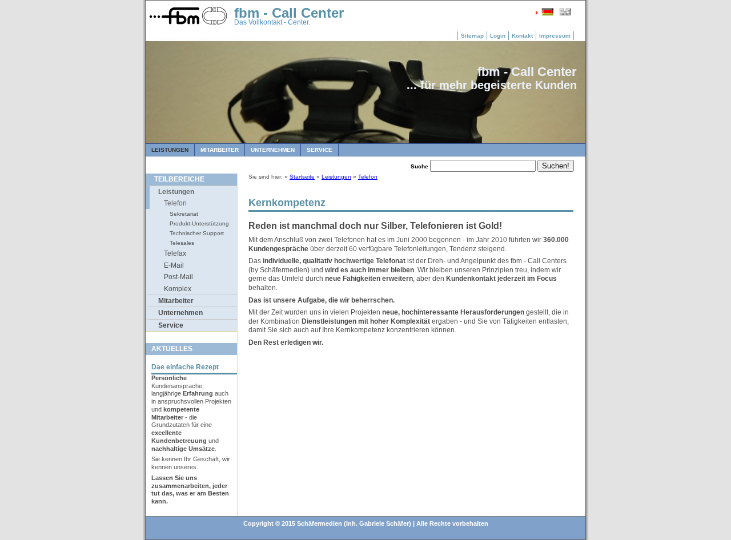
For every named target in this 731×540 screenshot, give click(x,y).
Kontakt (522, 36)
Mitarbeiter (219, 150)
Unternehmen (273, 150)
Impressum (555, 36)
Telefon (175, 203)
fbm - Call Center (289, 13)
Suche (419, 166)
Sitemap (472, 36)
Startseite (302, 177)
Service (319, 150)
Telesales (182, 243)
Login (497, 36)
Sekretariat (184, 214)
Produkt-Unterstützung (199, 223)
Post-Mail (178, 277)
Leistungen (169, 150)
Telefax (175, 253)
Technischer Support (197, 233)
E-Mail (174, 265)
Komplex (177, 289)
